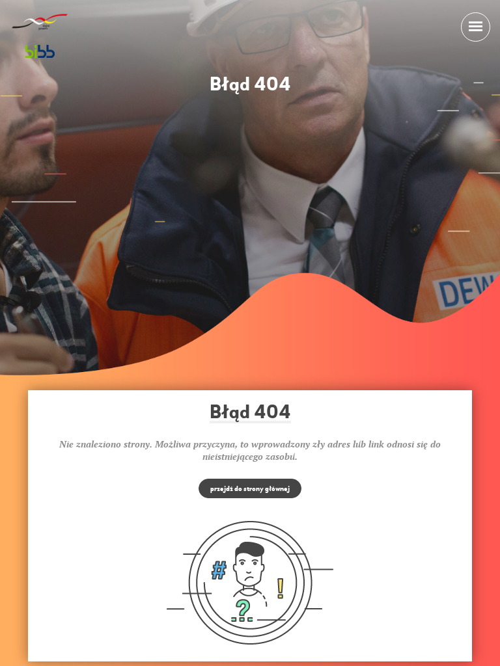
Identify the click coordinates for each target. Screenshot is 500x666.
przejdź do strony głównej (250, 488)
